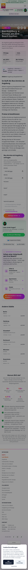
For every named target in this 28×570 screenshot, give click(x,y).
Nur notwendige (19, 562)
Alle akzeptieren (8, 562)
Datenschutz (14, 566)
